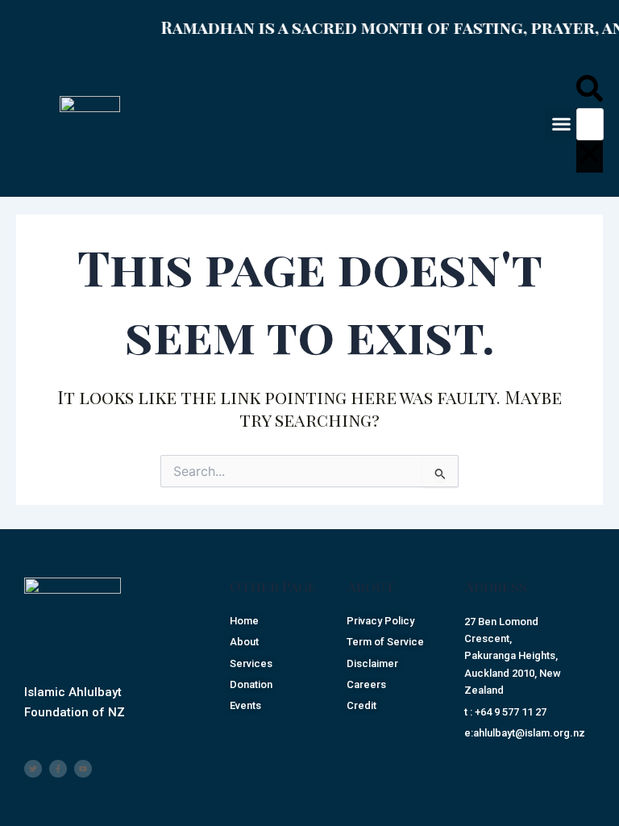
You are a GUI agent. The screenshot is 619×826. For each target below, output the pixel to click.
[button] (561, 124)
